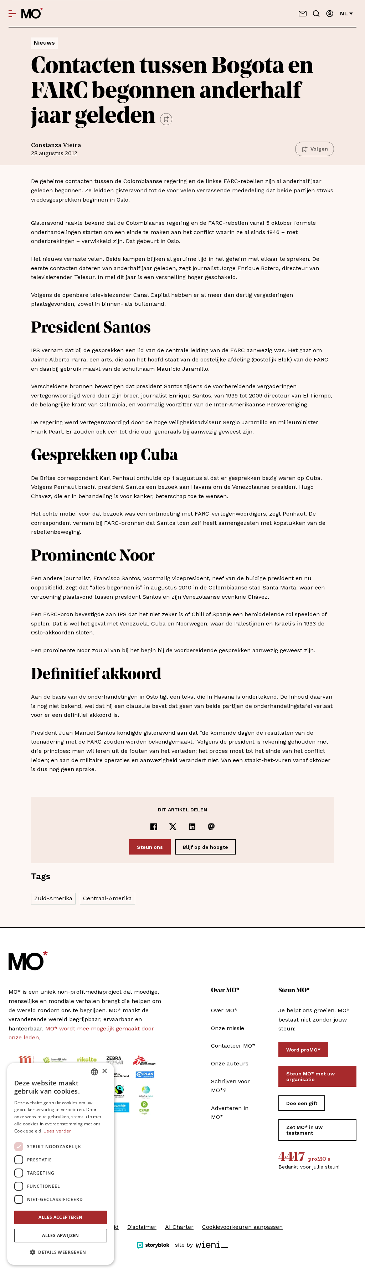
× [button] (104, 1071)
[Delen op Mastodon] (211, 827)
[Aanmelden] (330, 13)
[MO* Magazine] (32, 14)
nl (344, 13)
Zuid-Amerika (53, 898)
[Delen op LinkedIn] (192, 827)
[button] (60, 1252)
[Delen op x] (173, 827)
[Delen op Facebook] (154, 827)
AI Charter (179, 1226)
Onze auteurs (229, 1063)
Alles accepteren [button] (60, 1217)
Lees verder (57, 1131)
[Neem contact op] (303, 13)
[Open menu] (12, 13)
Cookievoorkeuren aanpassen (242, 1226)
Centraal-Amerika (107, 898)
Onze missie (227, 1028)
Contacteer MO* (233, 1045)
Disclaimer (141, 1226)
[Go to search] (316, 13)
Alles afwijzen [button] (60, 1235)
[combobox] (94, 1071)
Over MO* (224, 1010)
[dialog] (60, 1164)
